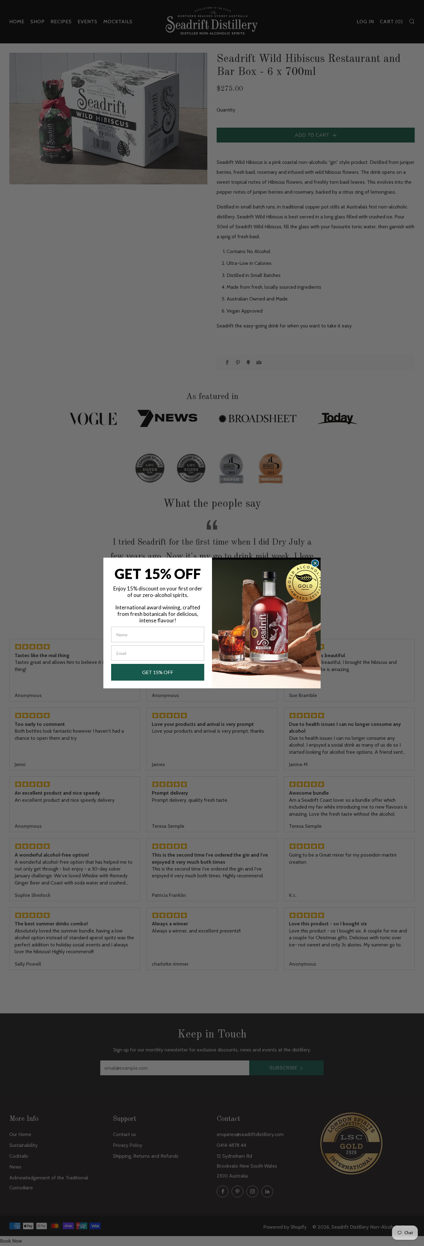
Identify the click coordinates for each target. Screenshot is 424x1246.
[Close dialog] (315, 563)
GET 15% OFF (157, 672)
